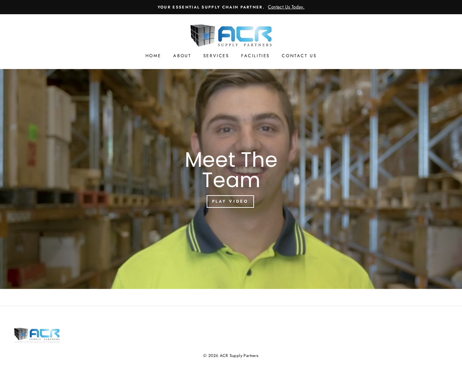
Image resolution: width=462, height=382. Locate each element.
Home (153, 55)
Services (216, 55)
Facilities (255, 55)
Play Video (230, 201)
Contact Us (299, 55)
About (182, 55)
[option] (231, 7)
